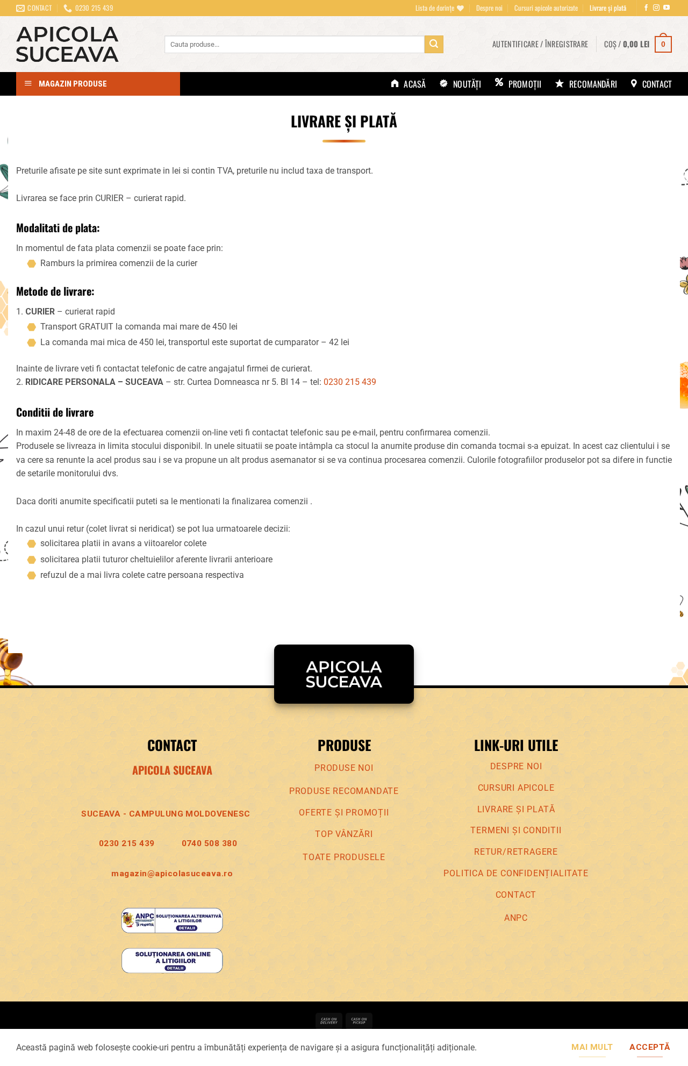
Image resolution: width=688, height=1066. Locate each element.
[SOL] (172, 960)
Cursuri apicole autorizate (546, 8)
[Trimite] (434, 44)
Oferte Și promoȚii (344, 812)
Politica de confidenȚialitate (515, 873)
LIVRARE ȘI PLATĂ (516, 809)
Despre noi (489, 8)
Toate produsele (344, 857)
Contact (516, 895)
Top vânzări (344, 834)
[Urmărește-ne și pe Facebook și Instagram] (656, 8)
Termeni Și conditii (515, 830)
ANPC (516, 918)
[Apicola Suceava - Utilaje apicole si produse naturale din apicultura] (82, 44)
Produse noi (344, 768)
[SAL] (172, 919)
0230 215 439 (350, 382)
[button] (540, 44)
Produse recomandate (344, 791)
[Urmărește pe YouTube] (666, 8)
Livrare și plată (608, 8)
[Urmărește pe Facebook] (646, 8)
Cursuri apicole (516, 788)
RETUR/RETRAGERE (516, 852)
